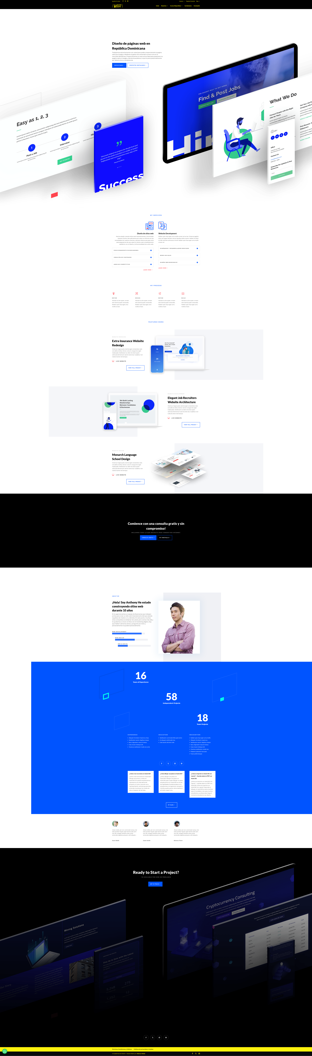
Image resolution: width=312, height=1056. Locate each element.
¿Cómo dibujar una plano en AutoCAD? (171, 773)
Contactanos (118, 65)
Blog (197, 1)
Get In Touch (154, 884)
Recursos (181, 1)
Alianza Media (141, 1053)
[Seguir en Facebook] (161, 763)
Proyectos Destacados (137, 65)
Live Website (121, 361)
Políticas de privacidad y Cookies (143, 1049)
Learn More (147, 270)
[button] (4, 1051)
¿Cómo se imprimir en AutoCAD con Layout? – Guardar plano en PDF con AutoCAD (201, 776)
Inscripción (197, 6)
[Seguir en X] (168, 763)
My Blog (171, 805)
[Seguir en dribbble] (181, 763)
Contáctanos (188, 6)
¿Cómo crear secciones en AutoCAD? (140, 773)
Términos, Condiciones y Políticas (122, 1049)
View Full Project (134, 368)
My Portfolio (164, 537)
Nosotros (163, 6)
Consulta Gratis (147, 537)
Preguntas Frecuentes (190, 1)
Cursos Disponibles (175, 6)
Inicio (157, 6)
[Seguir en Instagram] (174, 763)
